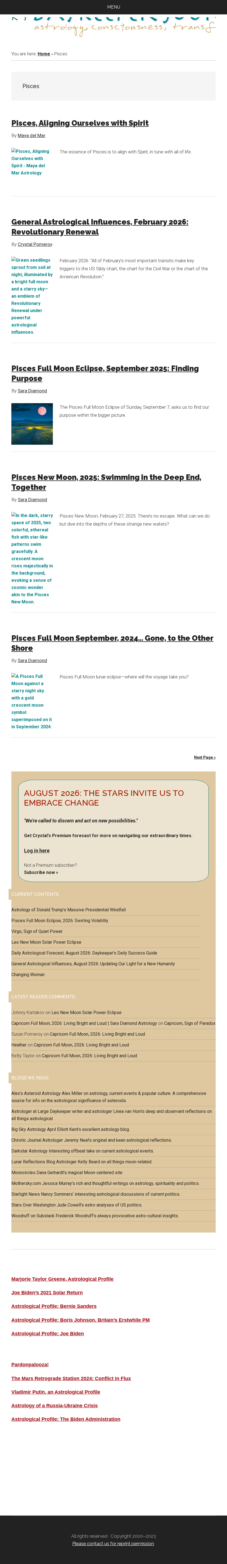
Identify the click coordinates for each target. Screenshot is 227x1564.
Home (44, 53)
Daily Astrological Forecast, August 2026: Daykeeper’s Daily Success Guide (84, 953)
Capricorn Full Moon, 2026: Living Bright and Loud (98, 1034)
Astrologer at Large (30, 1111)
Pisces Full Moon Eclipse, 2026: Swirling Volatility (59, 920)
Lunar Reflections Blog (33, 1161)
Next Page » (205, 757)
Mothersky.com (26, 1183)
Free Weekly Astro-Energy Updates (55, 1450)
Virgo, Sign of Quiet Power (37, 931)
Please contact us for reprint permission (113, 1543)
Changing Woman (28, 974)
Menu (113, 7)
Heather (19, 1045)
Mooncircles (23, 1172)
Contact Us (25, 1479)
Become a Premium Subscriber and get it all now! (72, 1465)
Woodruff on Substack (33, 1215)
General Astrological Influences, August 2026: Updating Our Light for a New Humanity (93, 963)
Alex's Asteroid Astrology (36, 1093)
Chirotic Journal (26, 1140)
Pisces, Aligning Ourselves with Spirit (80, 123)
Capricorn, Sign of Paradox (189, 1023)
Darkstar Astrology (29, 1151)
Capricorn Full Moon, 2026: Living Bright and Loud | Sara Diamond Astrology (84, 1023)
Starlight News (25, 1194)
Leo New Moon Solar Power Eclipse (46, 942)
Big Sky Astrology (28, 1129)
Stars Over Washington (33, 1205)
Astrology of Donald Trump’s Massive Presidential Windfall (68, 909)
